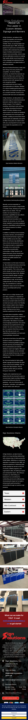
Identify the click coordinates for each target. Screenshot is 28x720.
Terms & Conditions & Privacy (13, 693)
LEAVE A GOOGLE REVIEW (10, 698)
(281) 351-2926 (10, 670)
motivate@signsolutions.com (15, 680)
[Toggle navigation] (23, 2)
